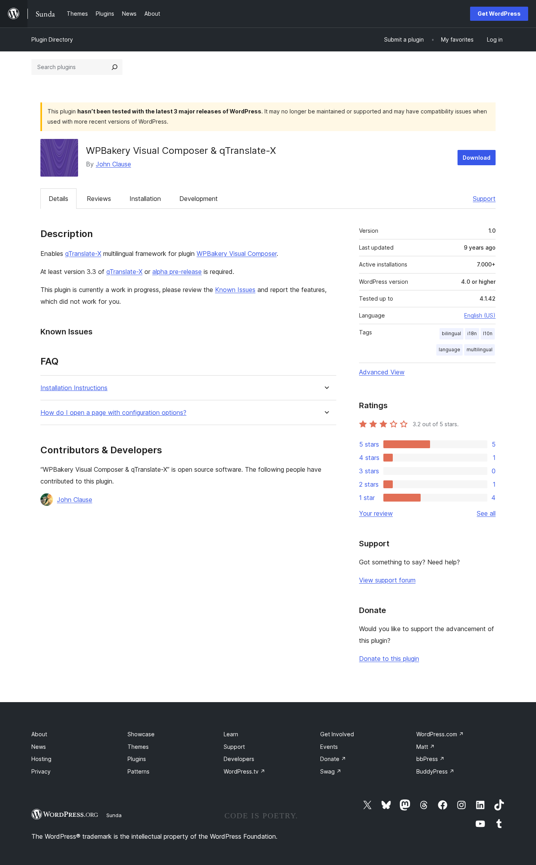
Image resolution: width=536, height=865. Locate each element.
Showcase (141, 734)
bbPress (430, 759)
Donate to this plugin (389, 658)
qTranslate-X (83, 253)
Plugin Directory (52, 39)
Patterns (138, 771)
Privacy (41, 771)
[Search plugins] (114, 67)
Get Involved (337, 734)
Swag (330, 771)
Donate (333, 759)
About (39, 734)
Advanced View (382, 372)
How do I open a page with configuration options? (113, 412)
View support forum (387, 580)
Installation (145, 199)
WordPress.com (440, 734)
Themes (138, 746)
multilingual (479, 349)
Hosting (41, 759)
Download (476, 157)
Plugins (137, 759)
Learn (231, 734)
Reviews (99, 199)
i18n (472, 333)
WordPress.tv (244, 771)
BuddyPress (435, 771)
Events (329, 746)
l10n (487, 333)
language (449, 349)
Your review (376, 513)
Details (58, 199)
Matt (425, 746)
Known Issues (235, 290)
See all (486, 513)
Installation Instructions (74, 388)
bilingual (451, 333)
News (38, 746)
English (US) (480, 315)
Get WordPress (499, 13)
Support (484, 199)
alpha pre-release (177, 272)
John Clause (113, 164)
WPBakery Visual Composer (237, 253)
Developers (239, 759)
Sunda (114, 815)
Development (198, 199)
